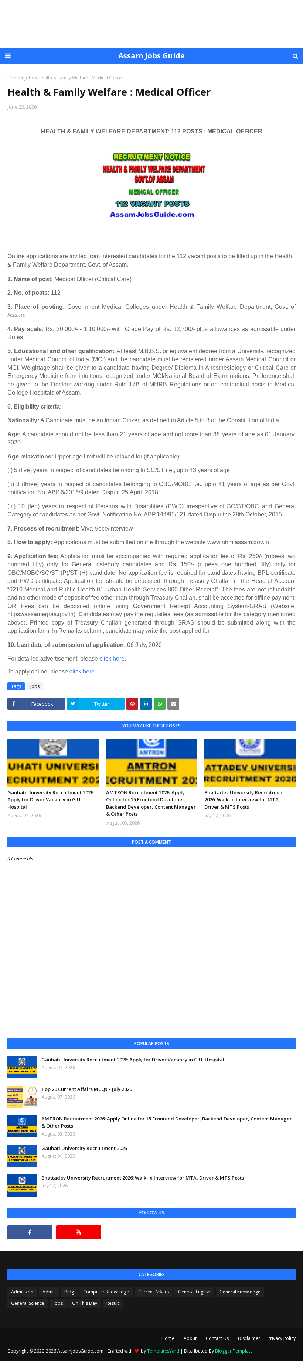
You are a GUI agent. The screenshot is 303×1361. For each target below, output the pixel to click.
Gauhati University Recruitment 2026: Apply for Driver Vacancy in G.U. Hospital (50, 799)
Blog (69, 1292)
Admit (48, 1292)
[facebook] (29, 1232)
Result (112, 1303)
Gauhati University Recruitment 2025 (84, 1148)
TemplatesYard (163, 1351)
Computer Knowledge (106, 1292)
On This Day (84, 1303)
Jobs (29, 78)
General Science (27, 1303)
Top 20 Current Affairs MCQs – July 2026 (86, 1089)
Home (13, 78)
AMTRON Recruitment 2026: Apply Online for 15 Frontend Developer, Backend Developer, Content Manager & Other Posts (151, 803)
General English (194, 1292)
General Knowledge (240, 1292)
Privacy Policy (282, 1338)
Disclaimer (249, 1338)
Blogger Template (234, 1351)
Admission (22, 1292)
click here (112, 658)
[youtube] (78, 1232)
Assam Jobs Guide (151, 56)
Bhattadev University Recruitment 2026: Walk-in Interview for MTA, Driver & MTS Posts (244, 799)
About (190, 1338)
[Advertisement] (151, 24)
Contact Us (217, 1338)
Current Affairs (153, 1292)
